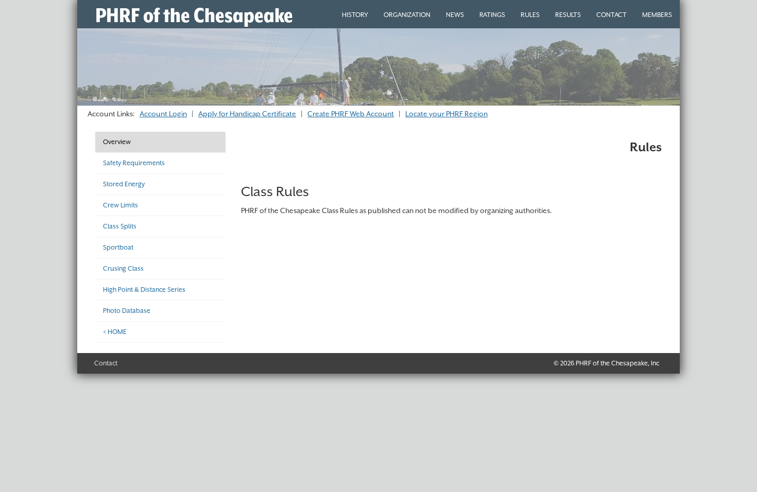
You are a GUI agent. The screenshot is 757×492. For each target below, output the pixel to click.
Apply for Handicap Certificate (247, 114)
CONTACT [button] (611, 15)
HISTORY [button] (355, 15)
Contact (105, 363)
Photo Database (126, 310)
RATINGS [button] (492, 15)
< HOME (115, 332)
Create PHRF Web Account (350, 114)
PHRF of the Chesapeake (194, 15)
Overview (117, 142)
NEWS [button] (455, 15)
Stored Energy (124, 184)
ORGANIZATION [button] (407, 15)
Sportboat (118, 247)
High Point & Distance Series (144, 289)
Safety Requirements (134, 163)
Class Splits (119, 226)
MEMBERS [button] (657, 15)
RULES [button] (530, 15)
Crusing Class (123, 268)
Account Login (163, 114)
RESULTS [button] (568, 15)
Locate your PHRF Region (446, 114)
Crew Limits (120, 205)
